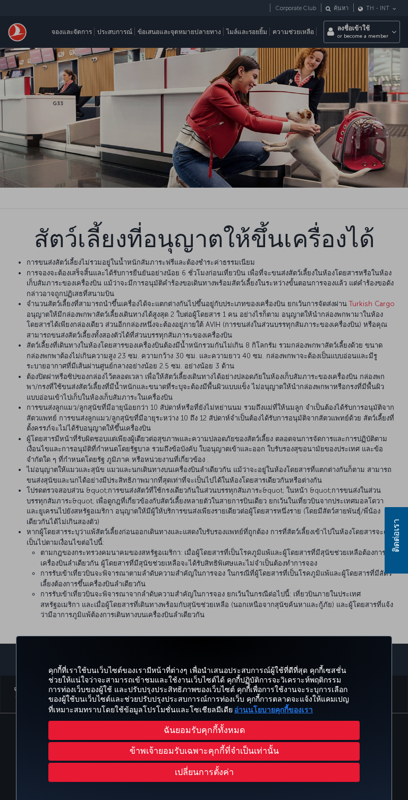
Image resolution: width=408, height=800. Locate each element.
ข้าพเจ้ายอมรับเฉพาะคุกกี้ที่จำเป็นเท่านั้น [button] (204, 751)
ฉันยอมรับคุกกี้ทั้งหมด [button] (204, 730)
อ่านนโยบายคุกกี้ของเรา (273, 709)
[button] (204, 772)
